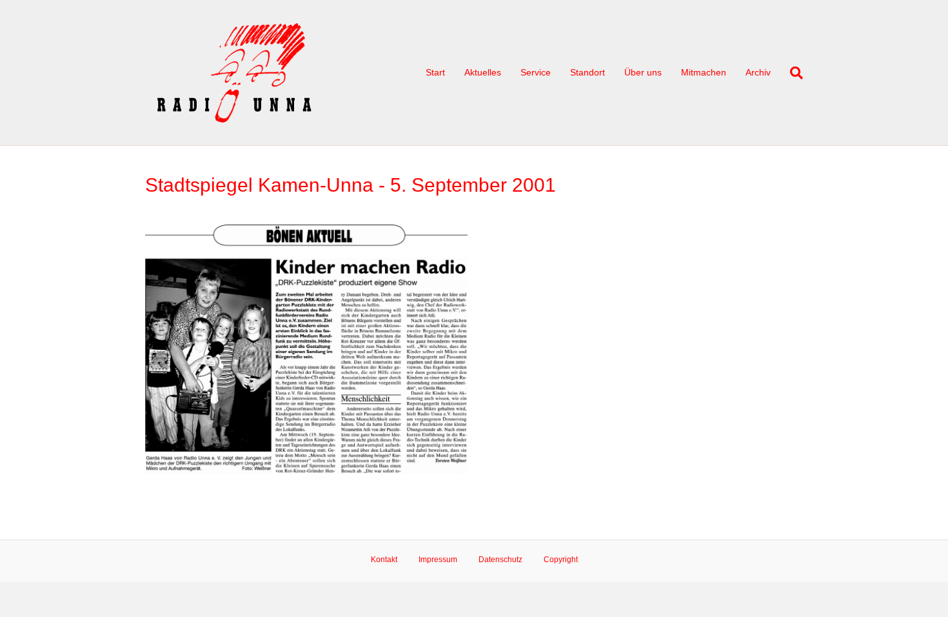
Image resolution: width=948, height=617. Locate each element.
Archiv (758, 72)
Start (435, 72)
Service (535, 72)
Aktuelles (482, 72)
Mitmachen (703, 72)
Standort (587, 72)
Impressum (438, 559)
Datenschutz (500, 559)
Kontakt (384, 559)
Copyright (561, 559)
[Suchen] (791, 73)
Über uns (643, 72)
